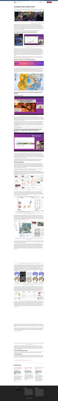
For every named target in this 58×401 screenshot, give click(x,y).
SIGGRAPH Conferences (30, 373)
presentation (27, 219)
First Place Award (27, 71)
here (25, 174)
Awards (30, 8)
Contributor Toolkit (30, 0)
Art (35, 374)
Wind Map (21, 157)
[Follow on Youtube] (20, 389)
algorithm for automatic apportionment (29, 123)
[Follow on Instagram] (18, 389)
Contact (43, 0)
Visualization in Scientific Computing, (24, 49)
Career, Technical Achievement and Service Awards (30, 57)
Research (36, 8)
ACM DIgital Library (23, 167)
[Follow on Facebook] (16, 389)
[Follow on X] (17, 389)
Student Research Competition (17, 381)
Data (31, 8)
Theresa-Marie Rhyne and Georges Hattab (19, 8)
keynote (23, 117)
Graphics (34, 8)
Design (39, 374)
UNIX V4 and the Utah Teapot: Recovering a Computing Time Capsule (29, 371)
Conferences (15, 375)
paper (22, 219)
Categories (40, 2)
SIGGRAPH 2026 (18, 381)
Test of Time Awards (35, 56)
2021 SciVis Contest (33, 71)
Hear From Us (39, 0)
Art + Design (36, 381)
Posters (14, 381)
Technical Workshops (42, 381)
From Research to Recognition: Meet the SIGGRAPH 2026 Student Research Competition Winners (17, 372)
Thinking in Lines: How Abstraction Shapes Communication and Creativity (38, 372)
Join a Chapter (35, 0)
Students (19, 375)
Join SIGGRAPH (49, 2)
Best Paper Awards (19, 57)
